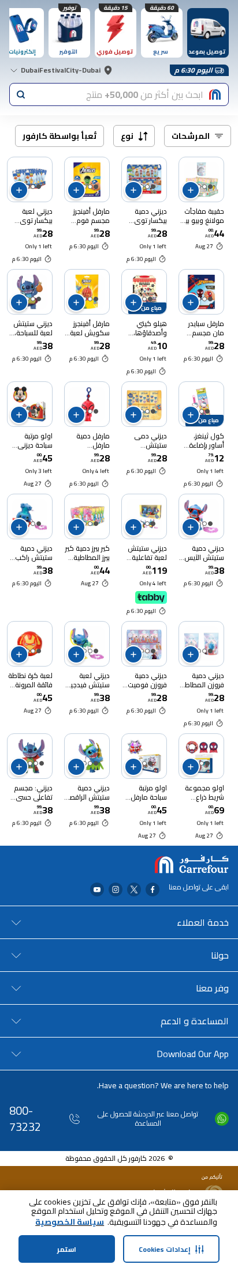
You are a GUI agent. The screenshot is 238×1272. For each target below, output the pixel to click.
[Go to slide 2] (204, 186)
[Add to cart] (190, 190)
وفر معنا (212, 988)
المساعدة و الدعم (195, 1020)
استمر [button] (66, 1249)
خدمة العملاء (203, 922)
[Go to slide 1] (210, 186)
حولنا (220, 955)
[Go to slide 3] (30, 763)
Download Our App (193, 1053)
